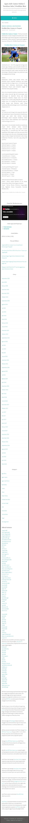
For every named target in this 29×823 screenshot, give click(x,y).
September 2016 (6, 445)
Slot (3, 507)
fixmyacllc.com (5, 574)
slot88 (3, 630)
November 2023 (5, 293)
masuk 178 (4, 603)
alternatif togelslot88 (6, 559)
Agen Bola (4, 473)
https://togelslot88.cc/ (7, 572)
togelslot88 (4, 561)
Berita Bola (4, 484)
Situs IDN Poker (20, 794)
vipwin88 (4, 563)
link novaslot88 (5, 608)
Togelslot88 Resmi (6, 536)
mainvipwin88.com (6, 558)
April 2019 (4, 382)
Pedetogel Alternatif (6, 579)
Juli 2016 (4, 453)
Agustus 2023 (5, 304)
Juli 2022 (4, 345)
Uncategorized (17, 26)
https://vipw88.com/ (6, 567)
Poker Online (5, 495)
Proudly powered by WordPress (13, 818)
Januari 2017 (4, 430)
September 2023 (6, 300)
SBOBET (4, 676)
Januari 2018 (4, 401)
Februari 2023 (5, 323)
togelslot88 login (5, 538)
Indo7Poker (4, 801)
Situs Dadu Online (18, 759)
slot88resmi (4, 667)
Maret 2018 (4, 397)
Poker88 (4, 596)
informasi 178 (5, 607)
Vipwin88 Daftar (5, 649)
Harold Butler (12, 30)
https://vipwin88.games (7, 568)
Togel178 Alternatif (6, 634)
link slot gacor (5, 576)
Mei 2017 (4, 415)
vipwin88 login (5, 687)
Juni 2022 (4, 349)
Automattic (19, 820)
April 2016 (4, 460)
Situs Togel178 (5, 554)
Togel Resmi (4, 552)
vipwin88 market (5, 565)
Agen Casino (4, 477)
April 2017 (4, 419)
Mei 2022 (4, 352)
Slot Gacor (4, 548)
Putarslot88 (4, 614)
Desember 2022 (5, 330)
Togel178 (4, 623)
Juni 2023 (4, 312)
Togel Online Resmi (6, 578)
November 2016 (5, 438)
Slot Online (4, 510)
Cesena (6, 192)
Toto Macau (4, 581)
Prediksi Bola (12, 192)
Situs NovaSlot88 (5, 583)
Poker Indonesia (7, 227)
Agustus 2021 (5, 371)
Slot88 (3, 601)
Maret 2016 (4, 464)
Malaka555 (4, 647)
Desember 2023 (5, 289)
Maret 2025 (4, 282)
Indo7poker (6, 228)
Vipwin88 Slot (5, 543)
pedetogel (4, 669)
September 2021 (6, 367)
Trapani (23, 192)
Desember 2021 (5, 360)
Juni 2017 (4, 412)
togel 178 (4, 588)
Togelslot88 (4, 530)
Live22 (3, 710)
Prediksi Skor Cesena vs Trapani (12, 28)
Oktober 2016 (5, 441)
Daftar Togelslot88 (6, 534)
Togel (3, 518)
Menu (15, 18)
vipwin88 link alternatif (7, 665)
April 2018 (4, 393)
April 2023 (4, 315)
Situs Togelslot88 (6, 532)
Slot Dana (4, 632)
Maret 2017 (4, 423)
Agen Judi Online (5, 481)
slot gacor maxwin (6, 663)
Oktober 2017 (5, 408)
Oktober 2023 (5, 297)
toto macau (4, 610)
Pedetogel (4, 599)
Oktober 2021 (5, 363)
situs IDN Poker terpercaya (12, 741)
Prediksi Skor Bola (7, 26)
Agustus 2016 (5, 449)
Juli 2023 (4, 308)
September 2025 (6, 278)
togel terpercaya (6, 685)
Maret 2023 (4, 319)
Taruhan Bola (5, 514)
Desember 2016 (5, 434)
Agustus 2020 (5, 378)
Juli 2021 (4, 375)
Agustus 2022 (5, 341)
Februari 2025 (5, 286)
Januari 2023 (4, 326)
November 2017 (5, 404)
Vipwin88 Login (5, 598)
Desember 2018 (5, 386)
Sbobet (3, 659)
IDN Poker (4, 545)
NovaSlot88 (4, 585)
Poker (3, 492)
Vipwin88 (4, 556)
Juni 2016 (4, 456)
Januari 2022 (4, 356)
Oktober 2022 (5, 334)
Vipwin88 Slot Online (6, 539)
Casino (3, 488)
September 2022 (6, 338)
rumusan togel (5, 503)
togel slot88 (4, 674)
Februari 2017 (5, 427)
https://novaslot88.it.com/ (8, 636)
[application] (14, 213)
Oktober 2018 (5, 389)
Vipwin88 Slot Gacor (6, 541)
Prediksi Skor (18, 192)
